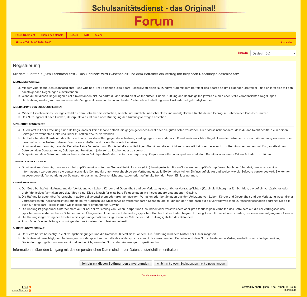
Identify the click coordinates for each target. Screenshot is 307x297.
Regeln (74, 35)
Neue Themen (20, 290)
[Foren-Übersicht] (153, 28)
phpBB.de (270, 287)
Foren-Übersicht (25, 35)
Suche (99, 35)
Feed (25, 287)
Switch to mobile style (153, 275)
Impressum (290, 289)
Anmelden (287, 42)
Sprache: (243, 52)
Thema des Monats (52, 35)
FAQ (86, 35)
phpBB (259, 287)
